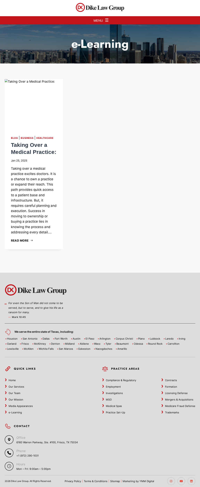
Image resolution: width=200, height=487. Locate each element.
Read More (20, 240)
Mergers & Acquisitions (179, 399)
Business (27, 137)
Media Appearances (21, 406)
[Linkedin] (191, 481)
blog (14, 137)
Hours (20, 464)
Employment (113, 386)
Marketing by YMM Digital (138, 481)
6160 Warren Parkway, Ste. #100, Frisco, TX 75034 (47, 442)
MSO (109, 399)
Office (20, 438)
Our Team (14, 393)
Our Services (16, 386)
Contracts (171, 380)
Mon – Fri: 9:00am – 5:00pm (33, 468)
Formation (171, 386)
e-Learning (15, 412)
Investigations (114, 393)
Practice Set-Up (115, 412)
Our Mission (16, 399)
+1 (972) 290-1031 (27, 455)
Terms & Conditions (95, 481)
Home (12, 380)
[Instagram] (171, 481)
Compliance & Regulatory (121, 380)
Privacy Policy (73, 481)
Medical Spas (114, 406)
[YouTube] (181, 481)
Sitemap (115, 481)
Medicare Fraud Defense (180, 406)
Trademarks (172, 412)
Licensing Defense (176, 393)
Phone (21, 451)
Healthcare (44, 137)
